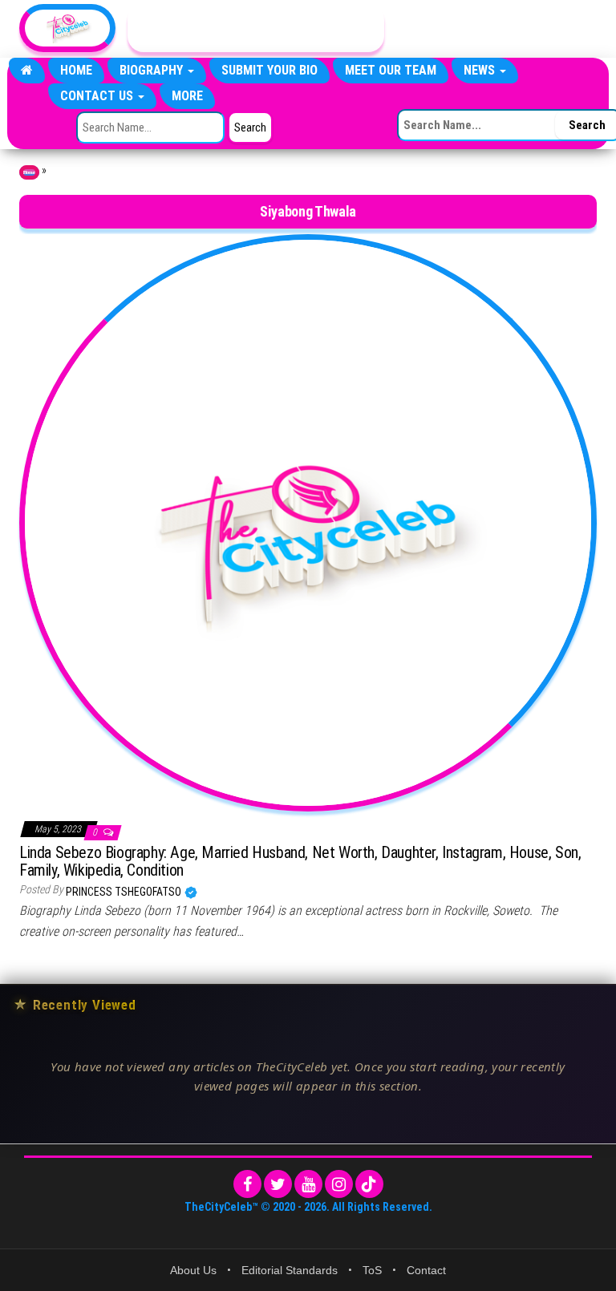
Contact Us (98, 95)
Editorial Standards (289, 1270)
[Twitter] (278, 1184)
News (481, 70)
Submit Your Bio (269, 70)
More (187, 95)
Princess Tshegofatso (125, 891)
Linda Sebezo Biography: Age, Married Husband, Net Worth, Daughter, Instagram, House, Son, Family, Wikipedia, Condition (300, 861)
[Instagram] (339, 1184)
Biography (153, 70)
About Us (193, 1270)
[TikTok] (369, 1184)
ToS (372, 1270)
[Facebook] (247, 1184)
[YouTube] (308, 1184)
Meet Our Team (390, 70)
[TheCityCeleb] (27, 70)
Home (76, 70)
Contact (426, 1270)
